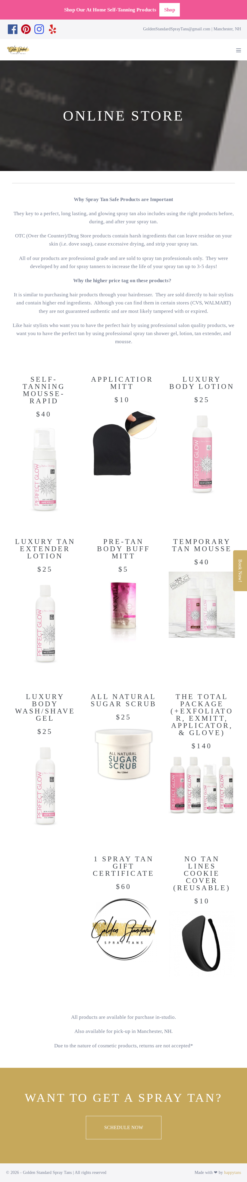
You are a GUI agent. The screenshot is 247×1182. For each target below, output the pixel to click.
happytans (232, 1172)
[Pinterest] (26, 29)
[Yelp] (52, 29)
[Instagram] (39, 29)
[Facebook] (12, 29)
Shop (169, 10)
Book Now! (240, 570)
